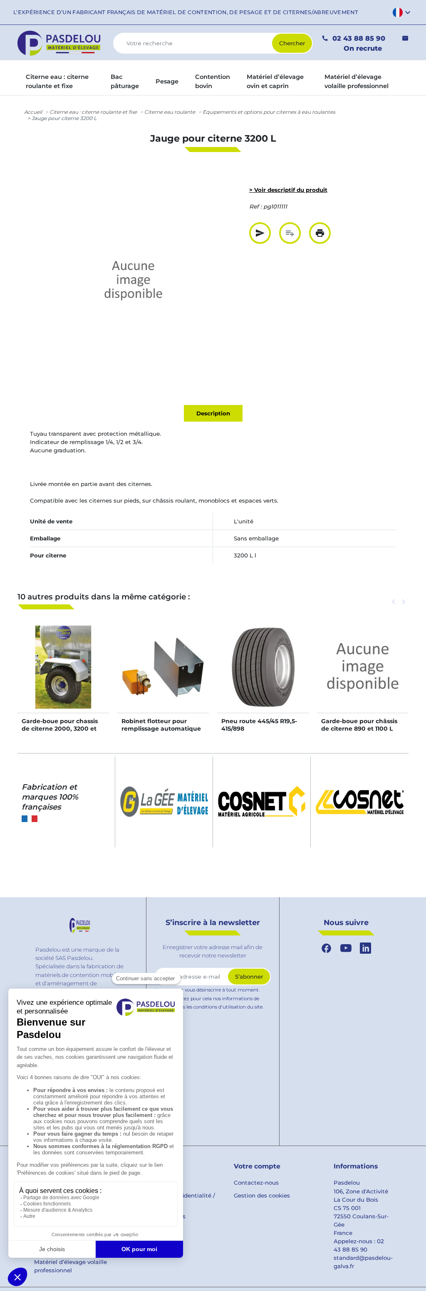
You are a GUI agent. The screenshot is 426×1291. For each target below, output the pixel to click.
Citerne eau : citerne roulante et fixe (93, 112)
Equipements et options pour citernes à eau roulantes (269, 112)
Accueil (33, 112)
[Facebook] (326, 948)
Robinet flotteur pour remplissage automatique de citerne (161, 728)
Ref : (255, 206)
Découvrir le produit (63, 675)
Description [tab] (213, 413)
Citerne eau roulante (169, 112)
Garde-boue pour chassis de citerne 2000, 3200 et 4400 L (60, 728)
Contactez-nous (256, 1182)
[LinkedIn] (365, 948)
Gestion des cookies (262, 1195)
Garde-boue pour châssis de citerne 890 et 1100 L (359, 724)
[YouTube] (346, 948)
